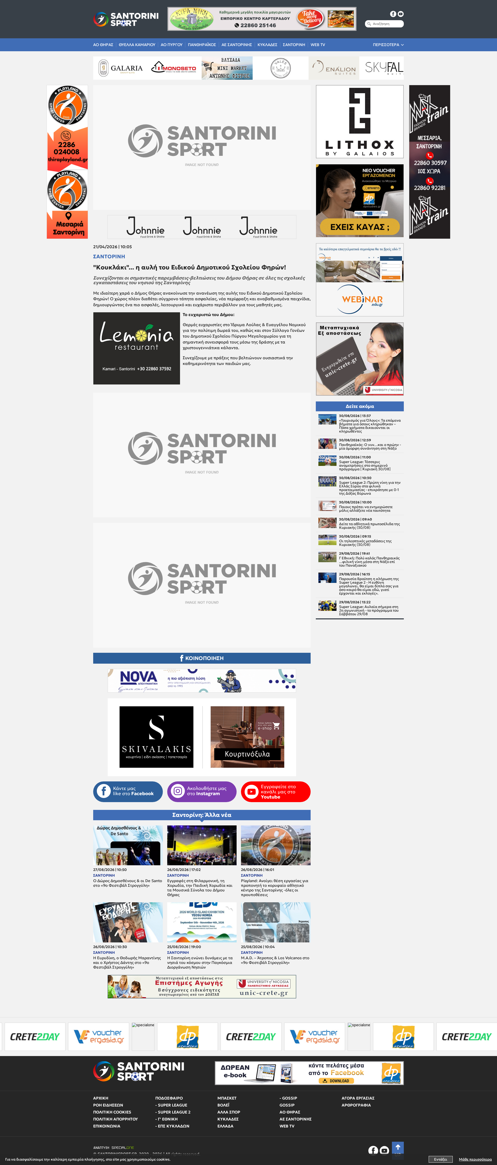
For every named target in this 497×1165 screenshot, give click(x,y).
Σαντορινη (294, 44)
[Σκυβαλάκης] (382, 68)
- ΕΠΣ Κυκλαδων (172, 1126)
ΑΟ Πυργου (171, 44)
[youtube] (401, 14)
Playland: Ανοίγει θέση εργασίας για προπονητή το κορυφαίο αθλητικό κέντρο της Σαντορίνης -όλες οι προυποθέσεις (274, 887)
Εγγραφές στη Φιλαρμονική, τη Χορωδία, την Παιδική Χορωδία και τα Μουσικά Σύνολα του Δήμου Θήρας (199, 887)
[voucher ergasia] (32, 1037)
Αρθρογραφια (356, 1105)
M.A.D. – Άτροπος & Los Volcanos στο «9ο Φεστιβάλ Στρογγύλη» (275, 960)
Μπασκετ (227, 1098)
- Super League (171, 1105)
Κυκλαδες (267, 44)
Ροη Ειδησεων (108, 1105)
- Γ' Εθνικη (166, 1119)
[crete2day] (184, 1037)
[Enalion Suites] (275, 68)
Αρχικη (100, 1098)
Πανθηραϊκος (202, 44)
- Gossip (288, 1098)
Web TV (318, 44)
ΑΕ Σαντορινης (237, 44)
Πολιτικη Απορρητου (115, 1119)
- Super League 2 (173, 1112)
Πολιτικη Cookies (112, 1112)
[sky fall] (328, 68)
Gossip (287, 1105)
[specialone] (76, 1037)
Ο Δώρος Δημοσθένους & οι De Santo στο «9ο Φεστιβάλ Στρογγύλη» (127, 883)
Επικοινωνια (106, 1126)
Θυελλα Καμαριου (137, 44)
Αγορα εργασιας (358, 1098)
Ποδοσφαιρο (169, 1098)
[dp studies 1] (120, 1037)
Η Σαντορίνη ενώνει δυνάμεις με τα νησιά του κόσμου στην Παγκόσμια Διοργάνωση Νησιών (200, 963)
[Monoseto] (115, 68)
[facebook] (393, 14)
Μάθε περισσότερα (475, 1159)
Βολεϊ (223, 1105)
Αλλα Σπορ (228, 1112)
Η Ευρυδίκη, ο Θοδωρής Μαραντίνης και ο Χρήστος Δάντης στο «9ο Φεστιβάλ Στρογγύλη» (127, 963)
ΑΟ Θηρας (103, 44)
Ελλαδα (225, 1126)
